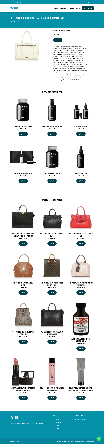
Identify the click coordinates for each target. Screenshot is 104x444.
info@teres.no (89, 2)
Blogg (72, 8)
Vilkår (71, 441)
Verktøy (20, 22)
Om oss (58, 425)
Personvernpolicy (79, 441)
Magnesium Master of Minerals (52, 173)
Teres (56, 8)
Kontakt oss (88, 8)
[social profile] (18, 2)
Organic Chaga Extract (81, 173)
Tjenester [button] (63, 8)
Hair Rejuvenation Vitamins (23, 126)
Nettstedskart (90, 441)
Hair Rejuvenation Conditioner (52, 126)
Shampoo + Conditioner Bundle (23, 173)
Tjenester (59, 422)
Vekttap (13, 22)
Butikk (78, 8)
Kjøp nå (57, 40)
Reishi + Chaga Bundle (81, 126)
